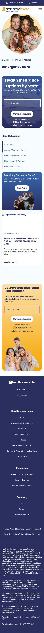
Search (34, 2)
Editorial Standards (22, 514)
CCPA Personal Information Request (23, 588)
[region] (22, 154)
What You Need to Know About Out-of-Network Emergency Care (21, 241)
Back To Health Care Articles (17, 60)
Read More (9, 262)
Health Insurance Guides (15, 155)
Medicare (22, 440)
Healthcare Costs (12, 166)
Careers (22, 509)
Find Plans (22, 188)
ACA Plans (8, 144)
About (22, 503)
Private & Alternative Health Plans (22, 451)
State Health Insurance (22, 485)
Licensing (20, 529)
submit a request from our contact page (19, 585)
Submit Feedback (33, 529)
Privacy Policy (9, 529)
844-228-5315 (16, 3)
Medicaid (22, 428)
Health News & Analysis (15, 161)
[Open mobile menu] (40, 9)
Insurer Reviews (22, 480)
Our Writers (22, 456)
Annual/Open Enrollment (15, 150)
